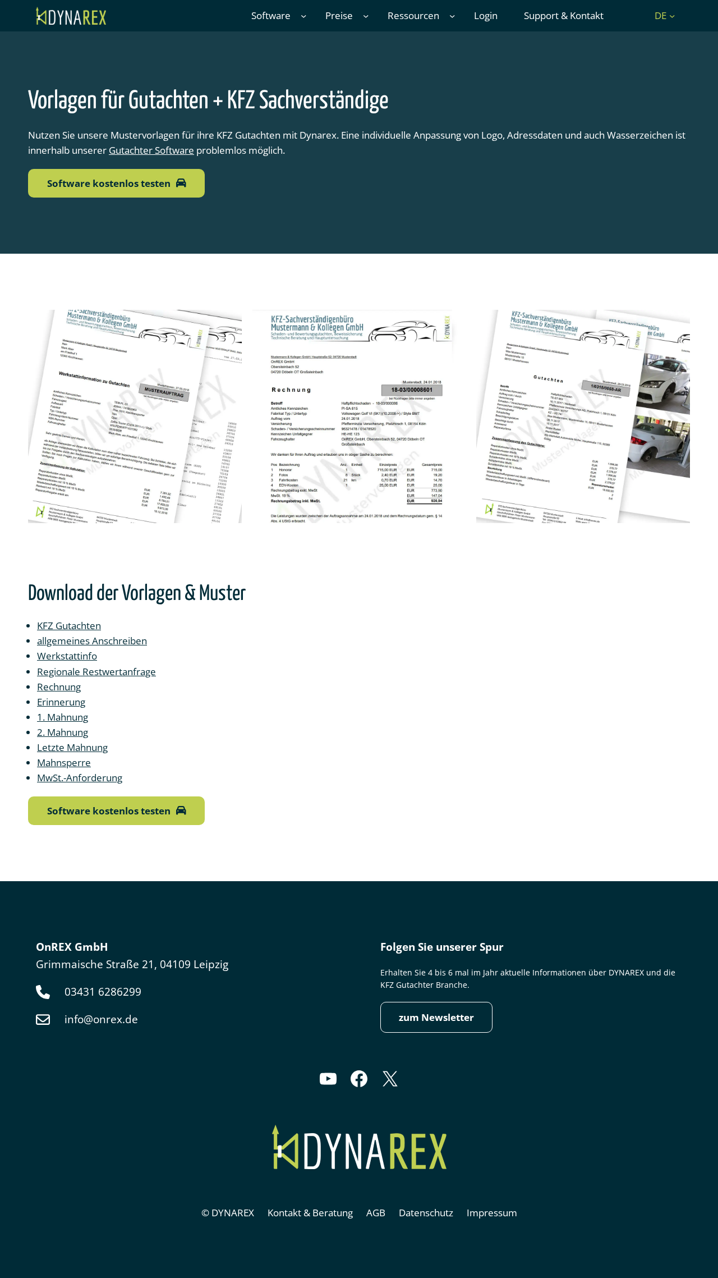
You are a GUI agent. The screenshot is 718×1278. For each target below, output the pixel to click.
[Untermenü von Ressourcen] (452, 16)
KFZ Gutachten (69, 625)
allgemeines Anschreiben (92, 640)
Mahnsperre (64, 762)
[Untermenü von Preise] (366, 16)
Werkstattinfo (67, 655)
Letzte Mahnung (72, 747)
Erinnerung (61, 701)
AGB (375, 1212)
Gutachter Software (151, 150)
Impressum (492, 1212)
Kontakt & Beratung (310, 1212)
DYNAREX (232, 1212)
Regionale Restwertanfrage (96, 671)
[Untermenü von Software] (303, 16)
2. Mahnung (62, 732)
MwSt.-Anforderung (79, 777)
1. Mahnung (62, 716)
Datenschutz (426, 1212)
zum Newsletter (436, 1017)
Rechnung (59, 686)
